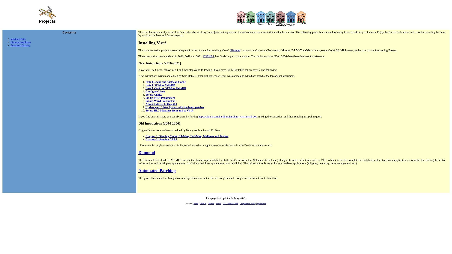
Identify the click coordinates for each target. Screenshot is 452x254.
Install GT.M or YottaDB (160, 85)
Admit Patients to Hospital (161, 104)
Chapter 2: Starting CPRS (161, 139)
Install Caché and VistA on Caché (165, 81)
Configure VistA (155, 91)
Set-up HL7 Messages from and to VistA (169, 110)
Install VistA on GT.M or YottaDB (165, 88)
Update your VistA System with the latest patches (174, 107)
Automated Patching (20, 45)
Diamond (146, 152)
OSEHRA (209, 56)
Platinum (235, 50)
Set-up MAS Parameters (160, 97)
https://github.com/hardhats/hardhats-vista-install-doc (227, 116)
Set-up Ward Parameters (160, 100)
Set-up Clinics (153, 94)
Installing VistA (18, 39)
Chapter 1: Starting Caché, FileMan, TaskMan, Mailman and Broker (186, 136)
